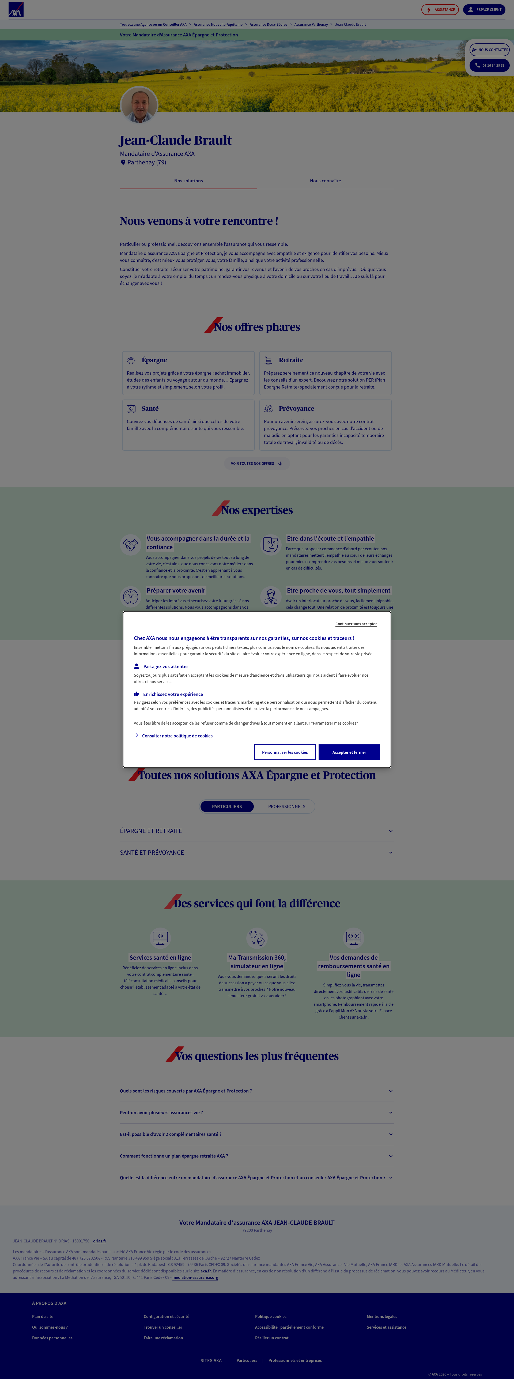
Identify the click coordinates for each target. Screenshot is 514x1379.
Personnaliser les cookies (285, 752)
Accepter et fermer (349, 752)
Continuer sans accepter (356, 623)
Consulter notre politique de (177, 736)
